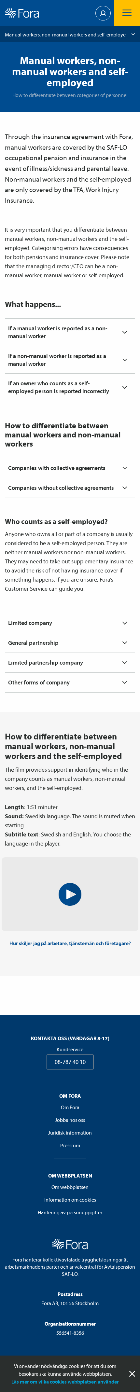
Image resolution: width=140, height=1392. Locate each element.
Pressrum (70, 1145)
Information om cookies (70, 1199)
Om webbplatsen (70, 1187)
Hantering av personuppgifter (70, 1212)
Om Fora (70, 1107)
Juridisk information (70, 1132)
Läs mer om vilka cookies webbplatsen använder (65, 1381)
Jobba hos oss (70, 1120)
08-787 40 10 (70, 1062)
